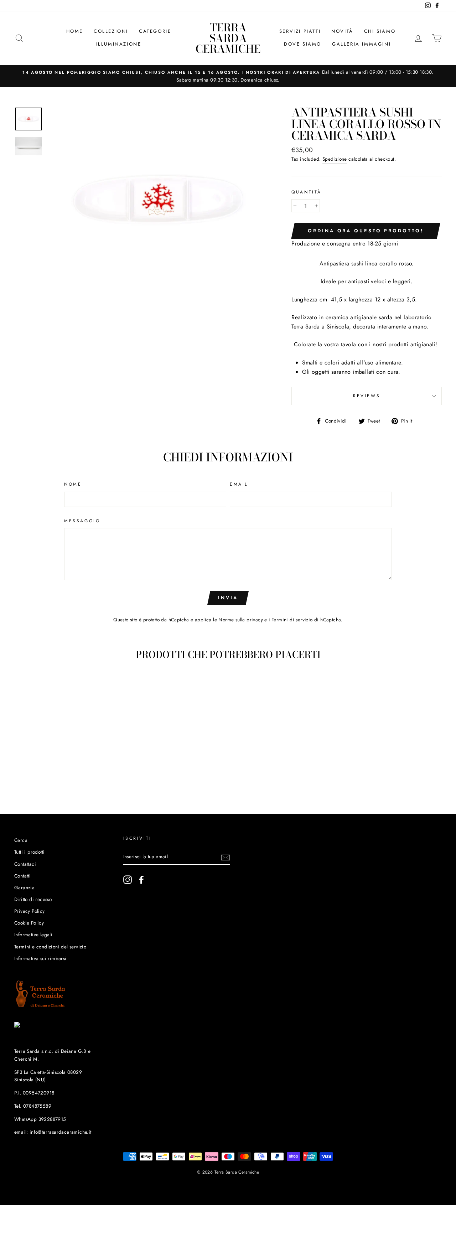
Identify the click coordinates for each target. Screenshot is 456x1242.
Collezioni (111, 31)
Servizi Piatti (300, 31)
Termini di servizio (292, 619)
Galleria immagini (361, 44)
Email (239, 484)
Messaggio (82, 521)
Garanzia (24, 887)
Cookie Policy (29, 922)
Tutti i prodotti (29, 851)
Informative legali (33, 934)
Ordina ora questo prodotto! (365, 230)
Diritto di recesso (33, 899)
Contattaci (25, 864)
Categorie (155, 31)
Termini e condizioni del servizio (50, 946)
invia (228, 597)
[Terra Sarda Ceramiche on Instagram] (127, 879)
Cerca (20, 840)
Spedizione (334, 158)
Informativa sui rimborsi (40, 958)
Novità (342, 31)
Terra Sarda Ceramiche (228, 38)
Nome (73, 484)
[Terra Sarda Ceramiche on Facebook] (141, 879)
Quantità (306, 192)
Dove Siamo (302, 44)
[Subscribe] (225, 856)
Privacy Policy (29, 911)
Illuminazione (118, 44)
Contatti (22, 875)
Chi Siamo (379, 31)
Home (74, 31)
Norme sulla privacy (240, 619)
